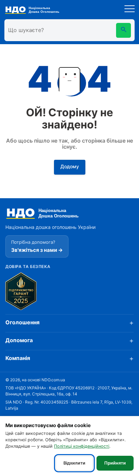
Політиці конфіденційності (81, 446)
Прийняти (115, 463)
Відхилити (74, 463)
